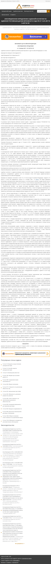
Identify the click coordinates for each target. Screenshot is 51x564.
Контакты (48, 1)
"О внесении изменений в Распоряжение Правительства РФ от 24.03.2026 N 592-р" (13, 519)
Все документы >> (20, 543)
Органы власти (5, 14)
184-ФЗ (37, 179)
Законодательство (28, 11)
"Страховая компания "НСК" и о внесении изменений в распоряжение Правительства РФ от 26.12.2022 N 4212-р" (13, 499)
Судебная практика (18, 11)
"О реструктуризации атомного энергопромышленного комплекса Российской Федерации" (13, 465)
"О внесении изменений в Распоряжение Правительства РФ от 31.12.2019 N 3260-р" (13, 447)
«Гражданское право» (27, 558)
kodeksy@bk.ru (16, 560)
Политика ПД (15, 562)
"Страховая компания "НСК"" (13, 510)
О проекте (12, 14)
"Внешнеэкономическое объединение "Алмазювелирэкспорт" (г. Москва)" (12, 477)
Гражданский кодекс (7, 11)
